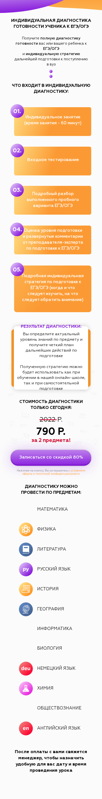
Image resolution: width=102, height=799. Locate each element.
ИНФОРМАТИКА (54, 629)
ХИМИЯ (45, 688)
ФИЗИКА (46, 529)
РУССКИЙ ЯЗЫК (54, 569)
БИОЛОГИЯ (49, 648)
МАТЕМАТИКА (52, 509)
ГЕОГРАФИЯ (50, 609)
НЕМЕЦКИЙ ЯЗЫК (56, 668)
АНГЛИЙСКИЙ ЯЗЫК (58, 728)
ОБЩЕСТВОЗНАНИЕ (59, 708)
